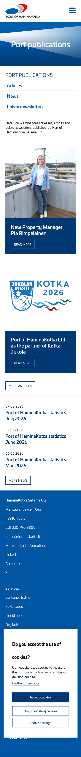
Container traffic (17, 597)
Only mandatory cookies (40, 711)
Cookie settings (40, 722)
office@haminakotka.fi (22, 536)
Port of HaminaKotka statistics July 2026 (35, 415)
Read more (23, 244)
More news (18, 480)
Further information (26, 683)
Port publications (29, 74)
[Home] (10, 11)
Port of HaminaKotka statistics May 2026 (35, 462)
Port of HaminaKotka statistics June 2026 (35, 438)
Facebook (12, 563)
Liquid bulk (13, 615)
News (13, 95)
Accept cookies (40, 697)
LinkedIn (12, 554)
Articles (14, 85)
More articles (20, 385)
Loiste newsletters (25, 106)
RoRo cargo (14, 606)
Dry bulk (12, 624)
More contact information (25, 545)
